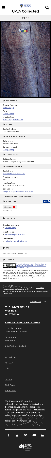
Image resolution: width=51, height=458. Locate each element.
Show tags (8, 207)
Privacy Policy (7, 286)
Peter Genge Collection (15, 234)
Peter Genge (10, 227)
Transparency (8, 113)
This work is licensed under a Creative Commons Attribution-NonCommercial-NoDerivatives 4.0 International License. (31, 265)
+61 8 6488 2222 (12, 340)
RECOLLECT (6, 291)
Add (45, 201)
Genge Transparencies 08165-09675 (18, 191)
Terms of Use (16, 286)
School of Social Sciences (16, 241)
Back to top (35, 301)
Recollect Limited (32, 291)
